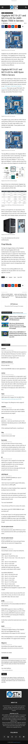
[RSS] (12, 736)
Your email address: (6, 668)
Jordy (2, 600)
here (14, 725)
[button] (2, 7)
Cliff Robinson (5, 23)
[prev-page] (2, 340)
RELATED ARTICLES (6, 312)
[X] (6, 26)
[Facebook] (2, 26)
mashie (3, 406)
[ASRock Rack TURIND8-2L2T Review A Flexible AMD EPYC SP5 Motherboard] (5, 318)
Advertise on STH (14, 713)
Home (2, 10)
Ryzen (15, 277)
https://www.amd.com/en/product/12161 (11, 399)
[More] (22, 26)
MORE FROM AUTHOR (18, 312)
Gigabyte (10, 277)
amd (6, 277)
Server (6, 10)
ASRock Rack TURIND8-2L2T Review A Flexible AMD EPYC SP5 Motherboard (17, 318)
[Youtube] (23, 736)
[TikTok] (16, 736)
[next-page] (5, 340)
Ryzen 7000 (20, 277)
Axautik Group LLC (16, 742)
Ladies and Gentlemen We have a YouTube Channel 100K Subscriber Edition (20, 296)
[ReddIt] (16, 26)
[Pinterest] (9, 26)
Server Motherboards (13, 10)
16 (26, 23)
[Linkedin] (12, 26)
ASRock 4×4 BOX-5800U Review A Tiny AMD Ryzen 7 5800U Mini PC (7, 296)
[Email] (19, 26)
